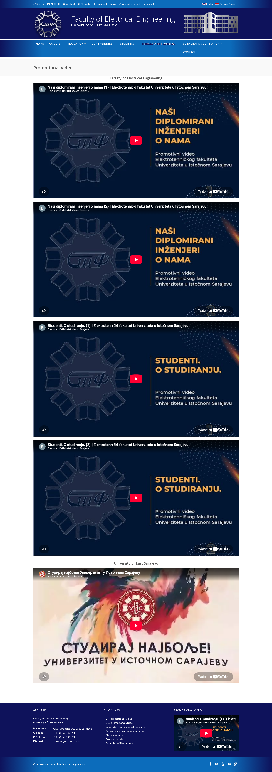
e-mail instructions (105, 4)
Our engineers (102, 43)
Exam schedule (114, 739)
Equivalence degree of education (125, 731)
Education (75, 43)
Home (40, 43)
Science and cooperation (201, 43)
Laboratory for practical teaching (125, 727)
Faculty (54, 43)
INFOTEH (55, 4)
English (210, 4)
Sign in (233, 4)
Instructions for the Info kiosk (138, 4)
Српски (224, 4)
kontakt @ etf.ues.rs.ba (66, 741)
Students (127, 43)
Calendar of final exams (119, 743)
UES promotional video (119, 722)
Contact (189, 52)
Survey (40, 4)
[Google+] (235, 764)
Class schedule (114, 735)
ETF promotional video (119, 718)
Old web (85, 4)
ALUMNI (70, 4)
